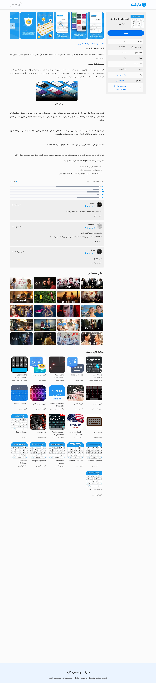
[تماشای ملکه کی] (21, 311)
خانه (102, 43)
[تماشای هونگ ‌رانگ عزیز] (21, 339)
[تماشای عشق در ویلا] (21, 325)
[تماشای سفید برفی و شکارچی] (92, 284)
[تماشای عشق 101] (68, 339)
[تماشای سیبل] (45, 298)
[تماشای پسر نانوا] (68, 325)
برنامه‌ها (95, 43)
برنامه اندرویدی (121, 75)
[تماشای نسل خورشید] (92, 298)
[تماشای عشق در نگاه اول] (68, 298)
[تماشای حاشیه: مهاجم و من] (45, 325)
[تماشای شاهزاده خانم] (45, 311)
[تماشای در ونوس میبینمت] (92, 311)
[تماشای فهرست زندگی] (92, 325)
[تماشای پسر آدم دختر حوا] (68, 284)
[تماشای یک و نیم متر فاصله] (21, 284)
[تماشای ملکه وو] (45, 339)
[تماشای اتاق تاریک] (45, 284)
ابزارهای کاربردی (121, 80)
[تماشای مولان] (68, 311)
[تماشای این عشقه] (92, 339)
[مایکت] (138, 6)
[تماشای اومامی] (21, 298)
